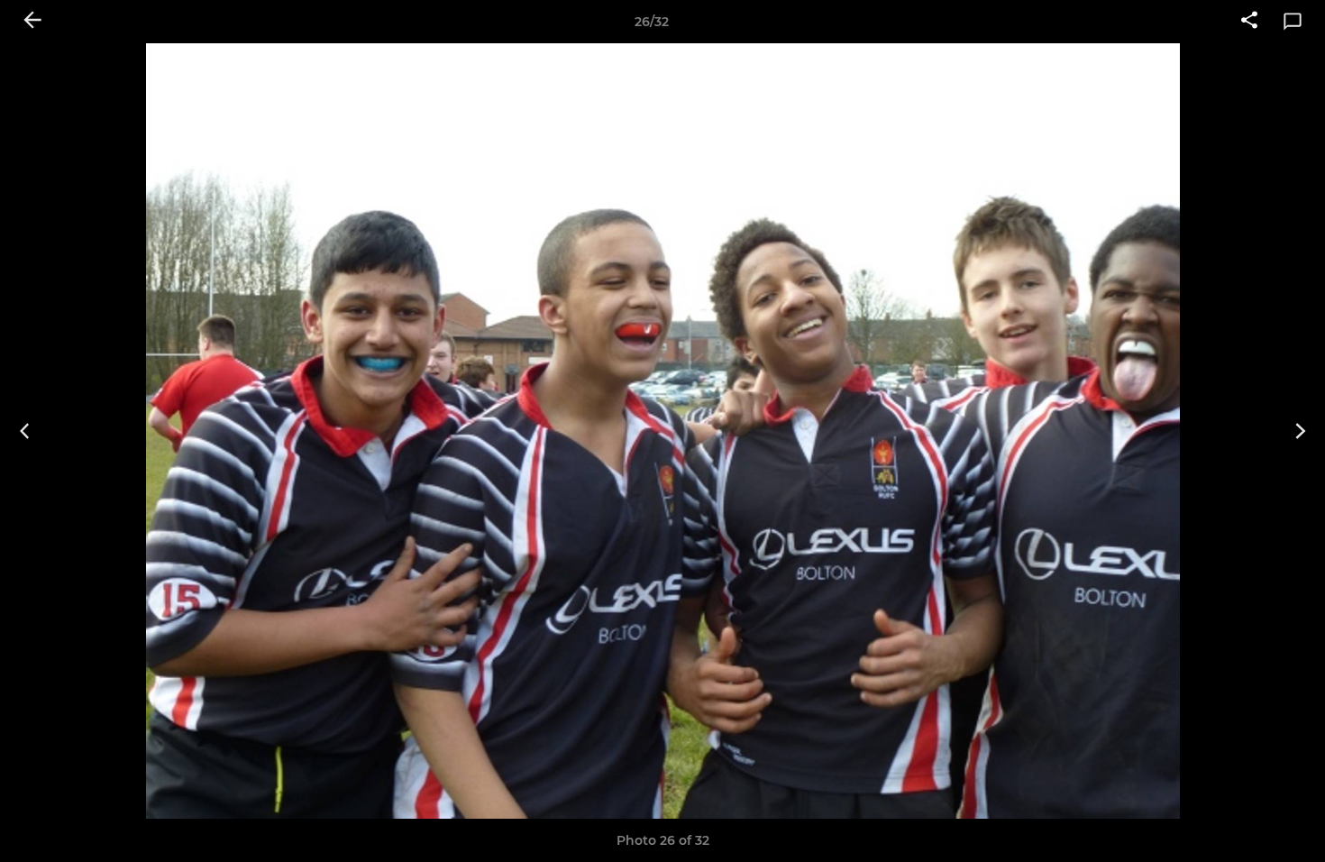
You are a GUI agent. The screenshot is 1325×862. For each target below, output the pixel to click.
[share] (1249, 21)
